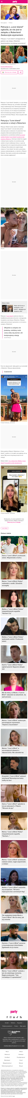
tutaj (14, 1096)
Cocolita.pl (7, 1057)
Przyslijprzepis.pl (21, 1057)
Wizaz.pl (21, 1063)
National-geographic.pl (7, 1066)
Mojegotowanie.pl (7, 1063)
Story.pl (21, 1066)
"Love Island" (9, 316)
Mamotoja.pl (7, 1060)
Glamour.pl (7, 1054)
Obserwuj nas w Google (10, 72)
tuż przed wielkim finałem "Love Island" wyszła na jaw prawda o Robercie (13, 137)
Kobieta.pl (21, 1054)
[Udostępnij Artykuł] (20, 72)
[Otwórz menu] (2, 2)
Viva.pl (20, 1060)
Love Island (4, 528)
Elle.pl (7, 1051)
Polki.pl (21, 1051)
